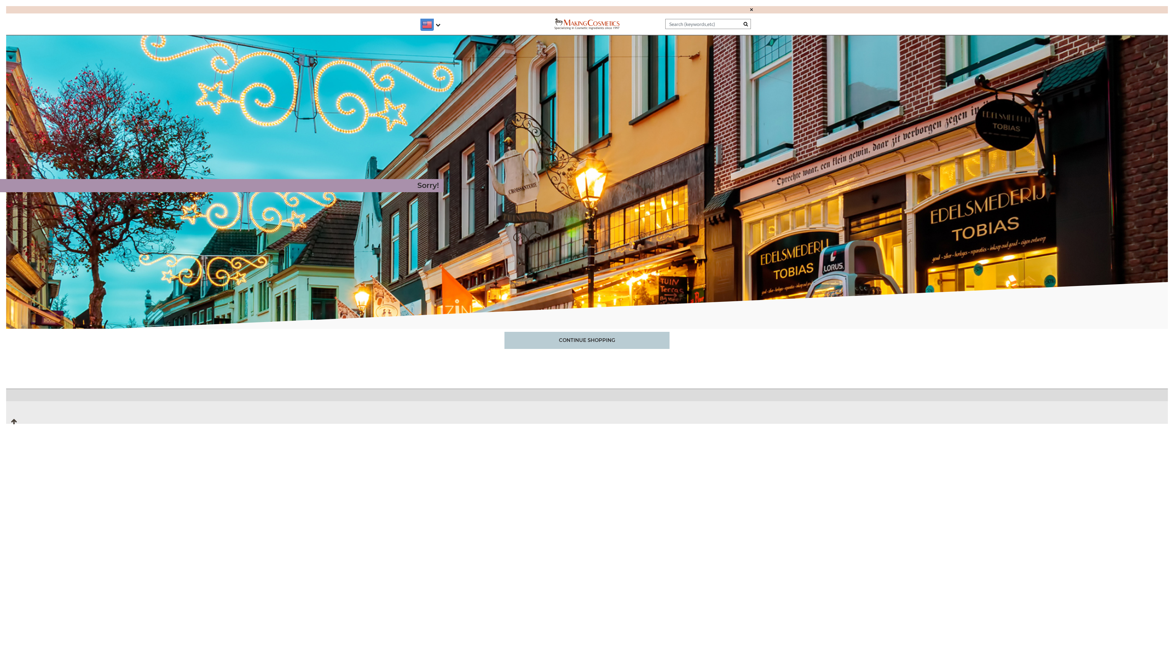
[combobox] (708, 24)
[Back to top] (14, 423)
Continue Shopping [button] (587, 340)
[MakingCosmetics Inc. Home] (587, 23)
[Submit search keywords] (746, 23)
